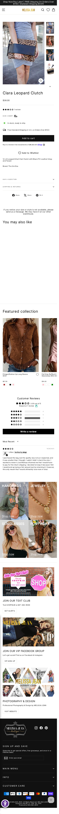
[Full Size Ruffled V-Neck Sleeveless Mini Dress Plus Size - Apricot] (46, 385)
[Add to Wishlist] (35, 287)
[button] (8, 109)
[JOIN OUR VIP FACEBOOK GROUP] (28, 631)
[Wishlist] (48, 10)
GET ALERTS (10, 611)
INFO (6, 777)
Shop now (8, 516)
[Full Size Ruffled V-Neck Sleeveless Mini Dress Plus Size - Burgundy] (49, 385)
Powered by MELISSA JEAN (28, 805)
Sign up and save (15, 746)
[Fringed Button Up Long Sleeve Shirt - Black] (10, 385)
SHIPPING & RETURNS (12, 186)
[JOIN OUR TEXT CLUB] (28, 581)
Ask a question (10, 179)
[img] (8, 449)
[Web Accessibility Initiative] (5, 803)
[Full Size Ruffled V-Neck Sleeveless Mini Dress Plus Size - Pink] (43, 385)
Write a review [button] (28, 431)
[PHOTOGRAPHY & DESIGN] (28, 682)
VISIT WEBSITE (11, 711)
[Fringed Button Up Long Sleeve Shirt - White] (7, 385)
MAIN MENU (10, 768)
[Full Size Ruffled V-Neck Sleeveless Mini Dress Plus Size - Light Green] (52, 385)
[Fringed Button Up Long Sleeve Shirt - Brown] (4, 385)
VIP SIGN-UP (10, 661)
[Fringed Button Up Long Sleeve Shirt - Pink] (13, 385)
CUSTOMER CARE (14, 786)
